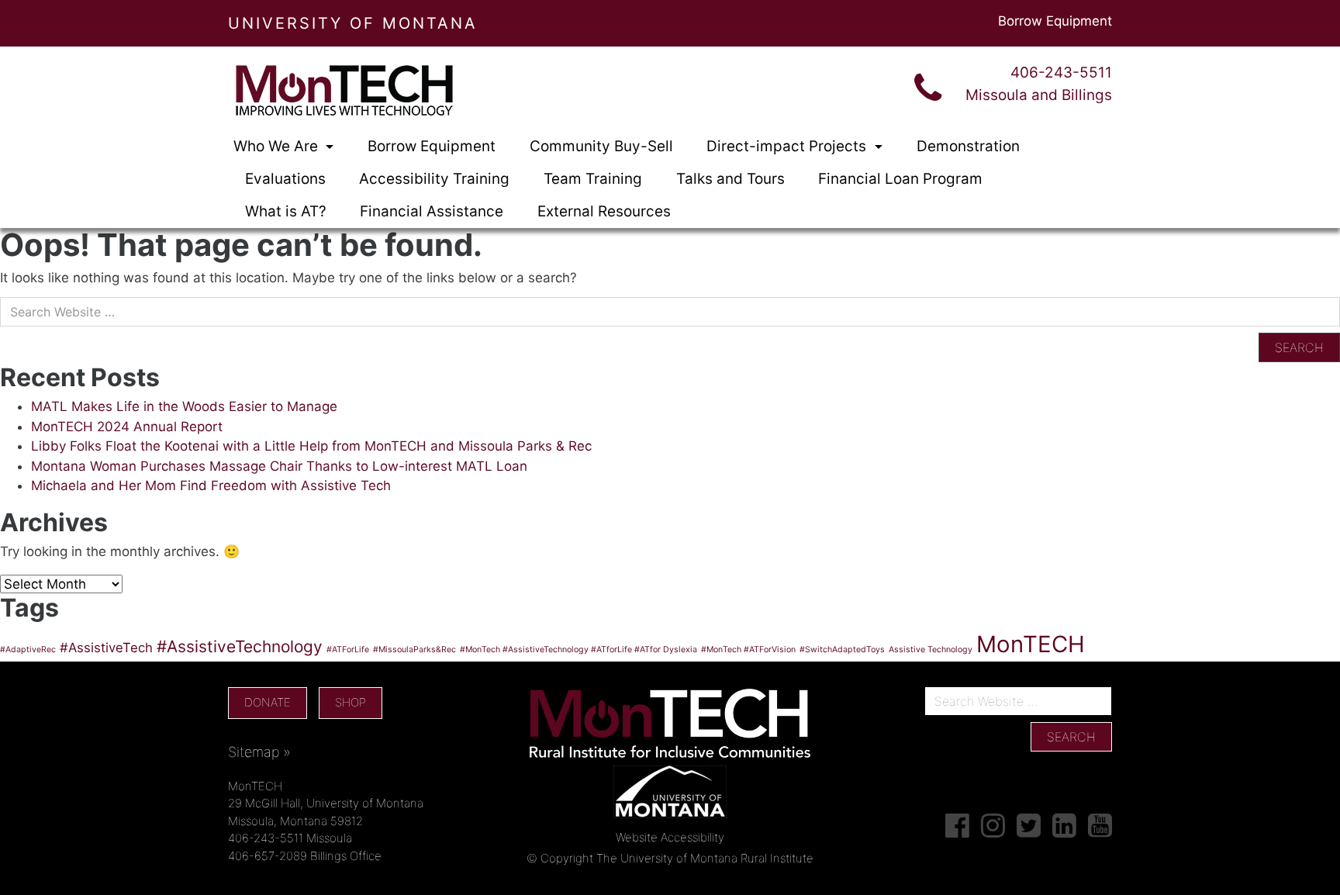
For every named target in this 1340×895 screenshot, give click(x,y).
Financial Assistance (431, 211)
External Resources (604, 211)
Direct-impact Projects (788, 146)
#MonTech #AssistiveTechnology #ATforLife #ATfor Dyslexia (578, 649)
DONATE (267, 702)
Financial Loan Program (900, 179)
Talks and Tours (730, 179)
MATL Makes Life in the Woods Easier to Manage (184, 406)
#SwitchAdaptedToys (842, 649)
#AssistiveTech (106, 647)
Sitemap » (259, 752)
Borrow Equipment (1055, 21)
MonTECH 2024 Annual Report (127, 426)
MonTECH (1030, 644)
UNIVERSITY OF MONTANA (353, 23)
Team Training (593, 179)
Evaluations (285, 179)
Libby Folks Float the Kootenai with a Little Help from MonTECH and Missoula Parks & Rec (311, 446)
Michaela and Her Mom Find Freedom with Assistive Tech (211, 485)
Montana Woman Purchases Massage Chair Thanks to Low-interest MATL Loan (279, 466)
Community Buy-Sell (601, 146)
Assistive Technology (930, 649)
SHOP (350, 702)
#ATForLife (347, 649)
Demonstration (968, 146)
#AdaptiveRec (28, 649)
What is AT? (285, 211)
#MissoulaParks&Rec (414, 649)
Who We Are (277, 146)
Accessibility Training (434, 179)
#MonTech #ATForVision (748, 649)
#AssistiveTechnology (240, 646)
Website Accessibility (670, 837)
